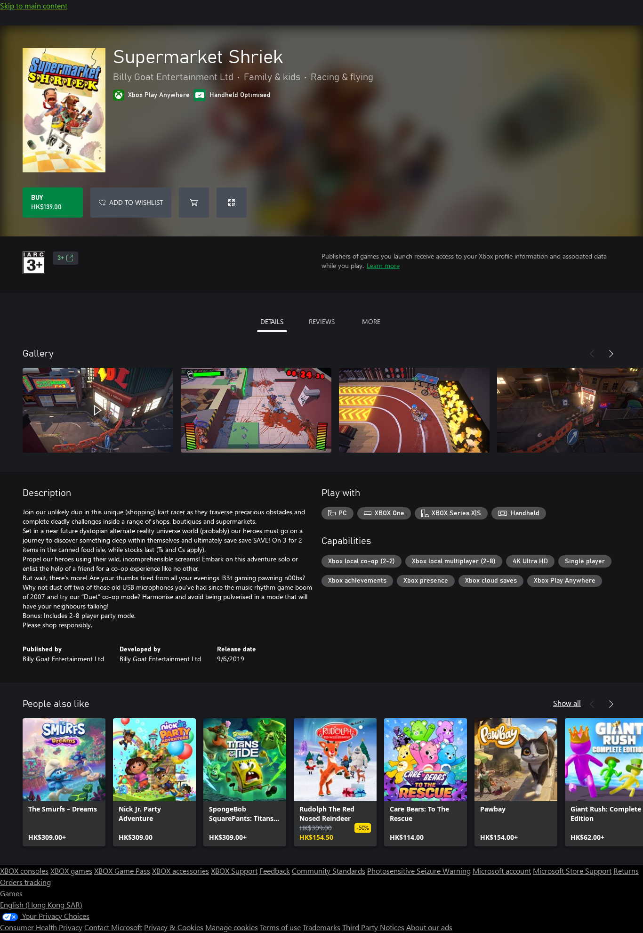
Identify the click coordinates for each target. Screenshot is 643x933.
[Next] (611, 353)
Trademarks (321, 927)
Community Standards (328, 871)
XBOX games (71, 871)
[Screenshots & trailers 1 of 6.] (98, 410)
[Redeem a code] (232, 202)
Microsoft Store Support (572, 871)
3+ (60, 258)
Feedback (274, 871)
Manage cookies (231, 927)
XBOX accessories (180, 871)
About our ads (429, 927)
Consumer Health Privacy (41, 927)
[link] (64, 782)
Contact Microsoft (113, 927)
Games (11, 893)
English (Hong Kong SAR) (41, 904)
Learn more (383, 265)
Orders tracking (25, 882)
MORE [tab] (371, 321)
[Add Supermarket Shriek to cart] (194, 202)
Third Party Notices (373, 927)
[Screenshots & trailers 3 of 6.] (414, 410)
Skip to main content (33, 5)
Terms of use (280, 927)
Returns (626, 871)
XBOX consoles (24, 871)
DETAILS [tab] (271, 321)
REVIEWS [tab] (322, 321)
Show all (567, 703)
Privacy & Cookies (173, 927)
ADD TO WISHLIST (136, 202)
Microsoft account (502, 871)
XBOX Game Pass (122, 871)
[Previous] (592, 353)
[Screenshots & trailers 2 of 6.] (256, 410)
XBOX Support (234, 871)
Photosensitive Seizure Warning (419, 871)
